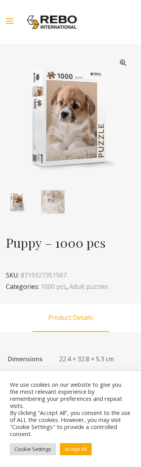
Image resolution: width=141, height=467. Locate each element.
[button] (123, 62)
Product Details (70, 317)
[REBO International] (51, 22)
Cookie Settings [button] (32, 449)
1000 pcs (53, 286)
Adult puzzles (88, 286)
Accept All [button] (76, 449)
